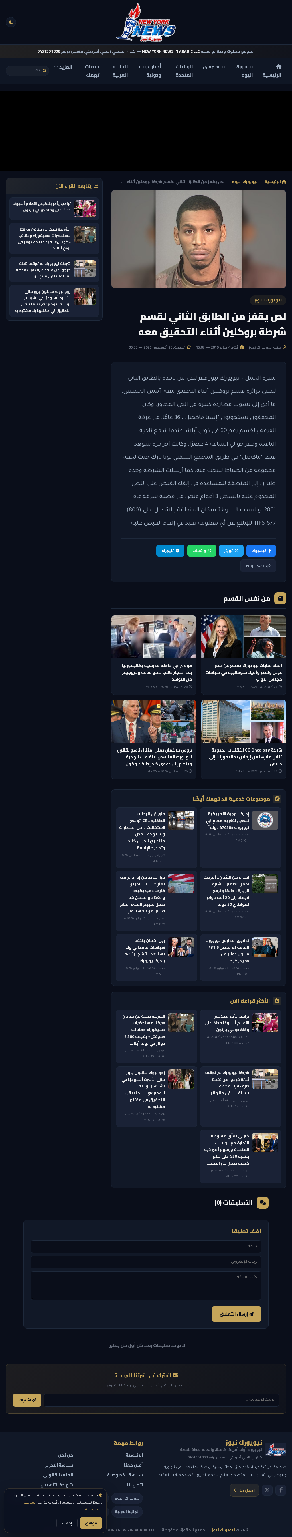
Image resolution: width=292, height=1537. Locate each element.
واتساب (199, 550)
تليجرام (167, 550)
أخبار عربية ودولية (150, 71)
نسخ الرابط (255, 565)
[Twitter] (267, 1490)
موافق (91, 1523)
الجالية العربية (120, 71)
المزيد (65, 66)
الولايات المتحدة (184, 71)
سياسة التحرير (59, 1465)
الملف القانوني (58, 1475)
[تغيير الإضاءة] (11, 22)
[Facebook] (280, 1490)
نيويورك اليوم (244, 71)
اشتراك (25, 1400)
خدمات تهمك (92, 71)
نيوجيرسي (214, 66)
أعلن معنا (133, 1465)
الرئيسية (272, 75)
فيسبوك (259, 550)
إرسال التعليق (234, 1314)
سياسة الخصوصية (125, 1475)
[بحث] (44, 71)
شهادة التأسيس (56, 1485)
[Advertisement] (146, 131)
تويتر (228, 550)
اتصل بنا (247, 1490)
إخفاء (67, 1523)
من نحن (65, 1455)
